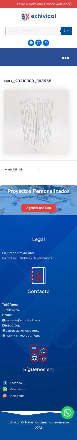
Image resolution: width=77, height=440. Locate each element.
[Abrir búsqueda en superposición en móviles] (38, 31)
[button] (67, 412)
